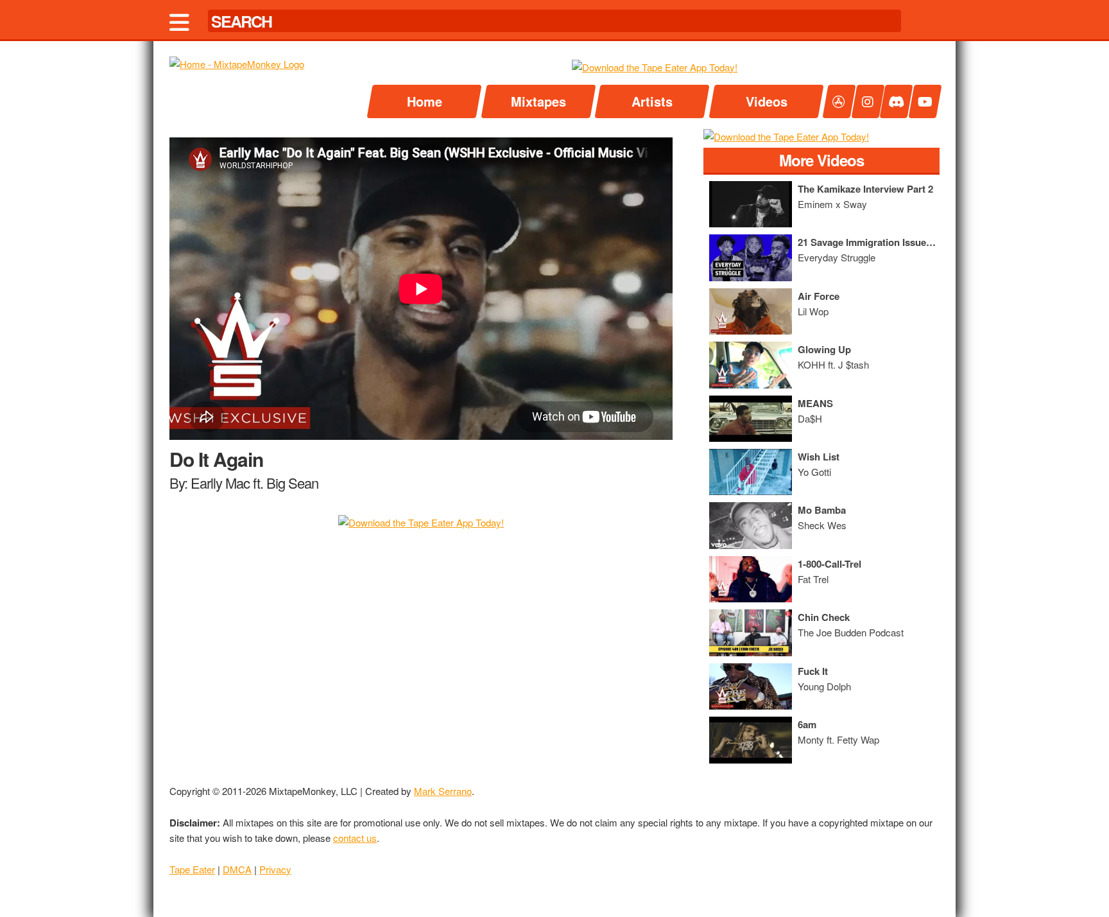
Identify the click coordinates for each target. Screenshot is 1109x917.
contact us (355, 837)
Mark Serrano (443, 791)
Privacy (275, 869)
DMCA (237, 869)
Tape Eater (192, 869)
